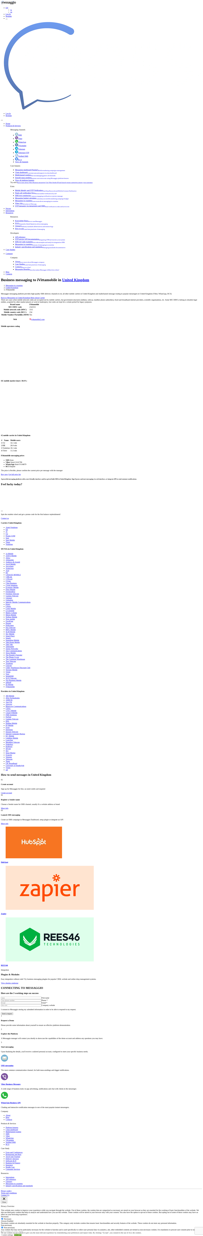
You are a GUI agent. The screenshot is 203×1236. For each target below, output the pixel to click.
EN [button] (7, 8)
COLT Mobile (11, 711)
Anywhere (10, 566)
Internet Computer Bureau (15, 734)
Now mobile (10, 619)
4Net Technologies (13, 698)
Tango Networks (12, 649)
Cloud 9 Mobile (11, 713)
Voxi (7, 674)
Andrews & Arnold (13, 562)
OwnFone (9, 621)
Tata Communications (14, 651)
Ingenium (9, 730)
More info (4, 808)
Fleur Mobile (10, 590)
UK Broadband (11, 763)
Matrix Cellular (11, 613)
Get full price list (14, 474)
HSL (7, 721)
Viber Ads (26, 203)
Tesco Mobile (11, 653)
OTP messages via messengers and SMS (42, 206)
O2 (7, 534)
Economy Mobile (12, 587)
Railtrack (9, 747)
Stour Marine (10, 753)
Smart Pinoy (10, 636)
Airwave (9, 704)
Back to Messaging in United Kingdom (16, 298)
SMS (20, 135)
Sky (7, 751)
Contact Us (5, 1195)
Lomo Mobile (11, 609)
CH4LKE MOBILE (13, 575)
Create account (6, 793)
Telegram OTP (23, 153)
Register (9, 16)
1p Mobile (9, 554)
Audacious (10, 568)
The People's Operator (14, 655)
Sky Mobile (10, 634)
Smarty (8, 638)
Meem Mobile (11, 615)
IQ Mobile (9, 725)
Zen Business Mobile (13, 680)
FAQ (31, 223)
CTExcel (9, 579)
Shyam (8, 749)
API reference (20, 237)
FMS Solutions (11, 715)
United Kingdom (75, 280)
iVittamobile (10, 687)
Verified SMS (23, 156)
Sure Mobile (10, 540)
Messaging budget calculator (42, 198)
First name (45, 998)
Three (8, 542)
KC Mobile (10, 736)
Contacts (23, 267)
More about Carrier (38, 298)
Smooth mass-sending (42, 178)
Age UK (9, 702)
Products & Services (13, 126)
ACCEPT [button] (17, 1235)
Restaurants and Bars (13, 1155)
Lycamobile (10, 611)
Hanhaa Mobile (11, 723)
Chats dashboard (36, 172)
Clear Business (11, 583)
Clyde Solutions (12, 585)
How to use (30, 229)
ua (11, 12)
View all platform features (24, 180)
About (30, 262)
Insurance (9, 1165)
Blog (7, 272)
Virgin (8, 672)
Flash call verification (36, 193)
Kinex (8, 604)
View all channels (21, 162)
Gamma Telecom (12, 596)
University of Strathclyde (15, 766)
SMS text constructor (39, 196)
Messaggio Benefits (37, 269)
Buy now (4, 474)
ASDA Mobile (11, 556)
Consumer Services (13, 1169)
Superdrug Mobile (12, 640)
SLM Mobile (10, 632)
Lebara (8, 606)
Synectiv (9, 755)
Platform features (12, 1128)
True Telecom (11, 661)
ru (11, 10)
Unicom (9, 666)
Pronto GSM (10, 536)
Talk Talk (9, 644)
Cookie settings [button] (7, 1235)
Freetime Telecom (12, 594)
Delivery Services (12, 1159)
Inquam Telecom (12, 732)
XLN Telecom (11, 678)
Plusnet (8, 623)
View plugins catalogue (9, 983)
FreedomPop (10, 592)
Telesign (9, 757)
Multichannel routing (35, 175)
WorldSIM (10, 676)
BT (7, 573)
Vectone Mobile (11, 670)
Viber (20, 139)
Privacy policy (6, 1191)
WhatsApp (22, 142)
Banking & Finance (13, 1163)
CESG (8, 709)
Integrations (10, 211)
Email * (44, 1003)
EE (7, 530)
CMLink (9, 577)
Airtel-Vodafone (12, 527)
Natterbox (9, 744)
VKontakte (22, 146)
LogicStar (9, 740)
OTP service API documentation (40, 239)
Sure (7, 538)
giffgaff (8, 682)
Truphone (9, 663)
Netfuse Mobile (11, 617)
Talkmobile (10, 647)
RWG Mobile (11, 630)
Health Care (10, 1167)
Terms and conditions (9, 1193)
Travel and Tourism (13, 1157)
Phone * (44, 1000)
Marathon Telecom (13, 742)
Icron (8, 728)
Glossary (34, 226)
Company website (48, 1005)
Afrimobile (10, 560)
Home (8, 124)
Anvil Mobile (11, 564)
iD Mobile (9, 685)
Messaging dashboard (40, 170)
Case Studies (10, 250)
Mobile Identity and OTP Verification (45, 190)
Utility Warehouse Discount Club (18, 668)
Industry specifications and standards (40, 247)
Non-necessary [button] (6, 1225)
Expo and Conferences (14, 1152)
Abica (8, 558)
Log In (8, 14)
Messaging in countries (36, 201)
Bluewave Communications (16, 706)
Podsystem (10, 625)
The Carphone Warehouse (15, 659)
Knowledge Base (28, 221)
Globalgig (9, 600)
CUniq (8, 581)
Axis (7, 571)
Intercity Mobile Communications (18, 602)
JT (7, 532)
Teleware (9, 759)
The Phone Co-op (12, 657)
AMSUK (9, 700)
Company (9, 254)
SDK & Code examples (40, 242)
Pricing (8, 209)
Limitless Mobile (12, 738)
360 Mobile (10, 696)
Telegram (21, 149)
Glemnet (9, 598)
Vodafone (9, 544)
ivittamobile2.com (38, 319)
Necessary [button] (5, 1217)
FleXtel (8, 717)
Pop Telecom (10, 628)
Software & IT (11, 1161)
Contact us (5, 518)
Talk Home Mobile (13, 642)
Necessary (7, 1219)
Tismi (8, 761)
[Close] (2, 120)
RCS (20, 160)
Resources (9, 213)
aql (7, 770)
